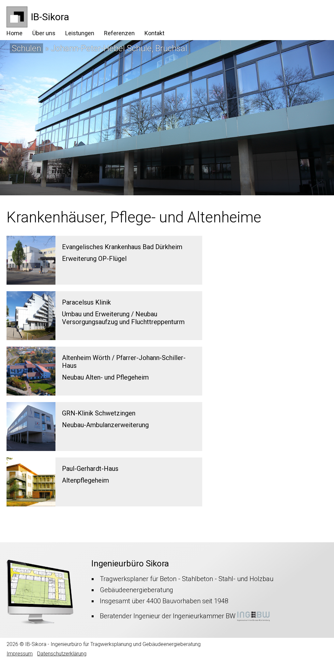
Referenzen (119, 33)
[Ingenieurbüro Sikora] (17, 25)
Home (15, 33)
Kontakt (154, 33)
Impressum (20, 654)
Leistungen (79, 33)
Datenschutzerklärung (61, 654)
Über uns (43, 33)
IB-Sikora (50, 16)
